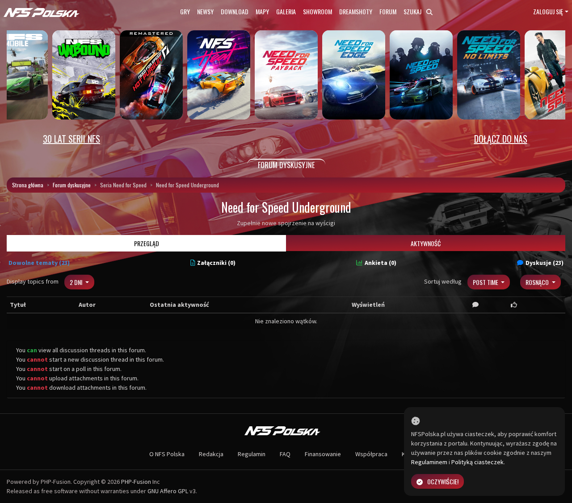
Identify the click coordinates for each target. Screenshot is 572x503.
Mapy (262, 11)
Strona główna (27, 185)
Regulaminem (429, 462)
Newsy (205, 11)
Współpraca (371, 454)
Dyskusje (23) (545, 263)
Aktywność (426, 243)
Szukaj (413, 11)
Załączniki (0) (216, 263)
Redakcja (211, 454)
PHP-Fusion (136, 482)
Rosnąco (538, 282)
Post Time (486, 282)
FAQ (285, 454)
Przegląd (146, 243)
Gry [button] (185, 11)
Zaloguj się (548, 11)
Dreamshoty (355, 11)
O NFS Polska (167, 454)
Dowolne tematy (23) (39, 263)
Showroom (317, 11)
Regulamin (251, 454)
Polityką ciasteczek (477, 462)
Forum (387, 11)
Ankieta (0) (380, 263)
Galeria (286, 11)
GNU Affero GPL (167, 491)
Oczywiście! (442, 481)
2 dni (77, 282)
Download (234, 11)
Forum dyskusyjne (72, 185)
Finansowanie (323, 454)
